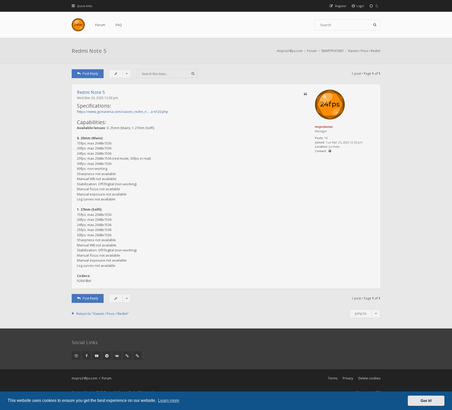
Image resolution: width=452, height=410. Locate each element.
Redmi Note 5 (89, 50)
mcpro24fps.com (84, 378)
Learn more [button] (168, 400)
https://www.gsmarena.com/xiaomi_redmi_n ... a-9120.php (122, 111)
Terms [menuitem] (332, 378)
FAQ (119, 24)
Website (329, 151)
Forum (100, 24)
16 (325, 138)
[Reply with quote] (305, 94)
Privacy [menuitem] (348, 378)
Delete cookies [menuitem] (369, 378)
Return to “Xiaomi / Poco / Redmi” (102, 313)
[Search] (375, 25)
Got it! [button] (426, 401)
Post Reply (90, 73)
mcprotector (324, 127)
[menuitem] (374, 6)
